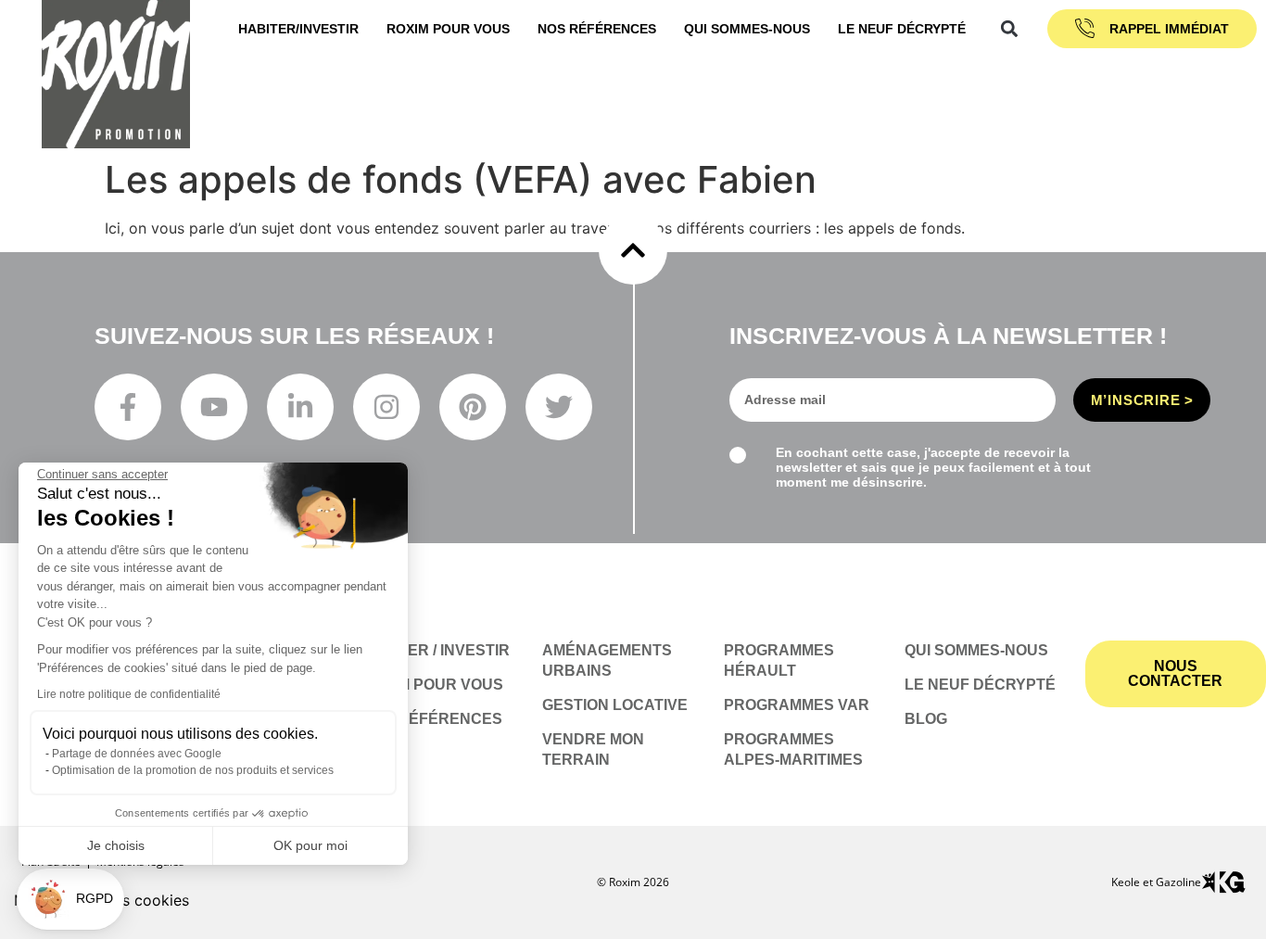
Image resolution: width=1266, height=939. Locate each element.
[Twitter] (558, 407)
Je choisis (116, 845)
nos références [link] (597, 28)
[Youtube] (214, 407)
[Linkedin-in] (300, 407)
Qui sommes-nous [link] (747, 28)
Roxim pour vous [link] (448, 28)
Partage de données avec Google (137, 753)
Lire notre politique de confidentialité (129, 694)
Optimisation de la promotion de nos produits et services (193, 770)
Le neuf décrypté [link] (902, 28)
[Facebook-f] (128, 407)
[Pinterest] (472, 407)
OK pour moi (310, 845)
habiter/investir (298, 28)
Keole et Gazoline (1156, 882)
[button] (1009, 29)
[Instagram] (386, 407)
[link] (442, 685)
